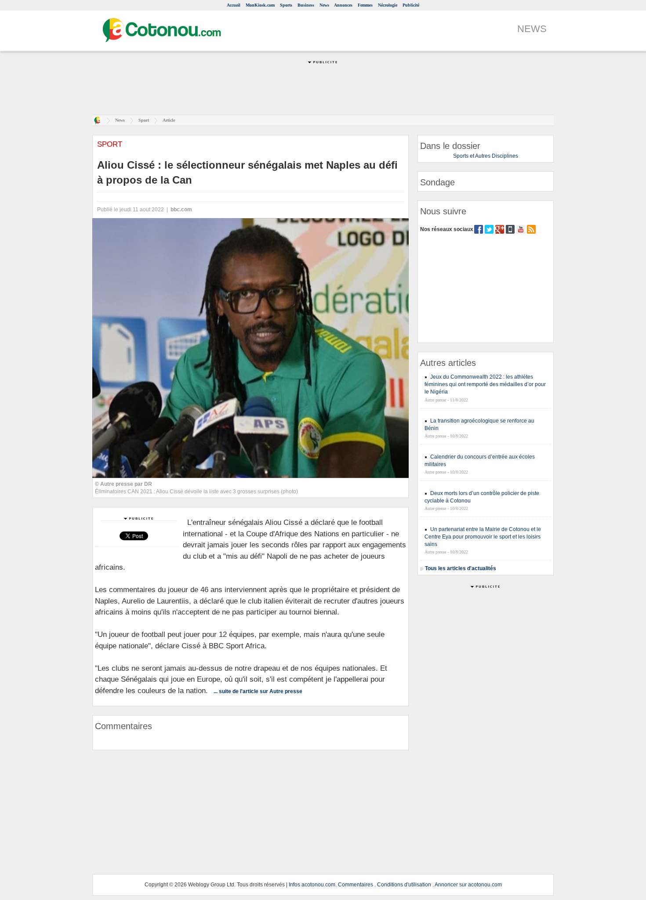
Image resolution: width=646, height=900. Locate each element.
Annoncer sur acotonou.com (468, 885)
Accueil (233, 5)
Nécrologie (387, 5)
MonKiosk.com (260, 5)
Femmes (365, 5)
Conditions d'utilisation (404, 885)
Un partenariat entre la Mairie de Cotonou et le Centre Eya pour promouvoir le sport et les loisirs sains (483, 536)
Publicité (411, 5)
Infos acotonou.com (312, 885)
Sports (286, 5)
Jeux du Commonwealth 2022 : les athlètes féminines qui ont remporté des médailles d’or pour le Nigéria (485, 384)
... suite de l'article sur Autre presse (258, 691)
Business (306, 5)
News (324, 5)
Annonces (343, 5)
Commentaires (355, 885)
